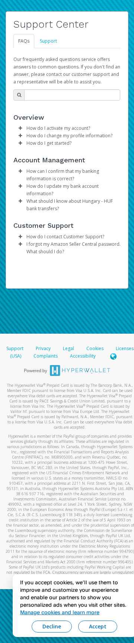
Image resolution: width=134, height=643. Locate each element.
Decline (51, 626)
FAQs (23, 41)
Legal (68, 348)
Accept (97, 626)
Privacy (43, 348)
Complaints (46, 356)
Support (48, 41)
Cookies (94, 348)
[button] (20, 128)
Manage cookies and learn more (59, 612)
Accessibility (83, 356)
